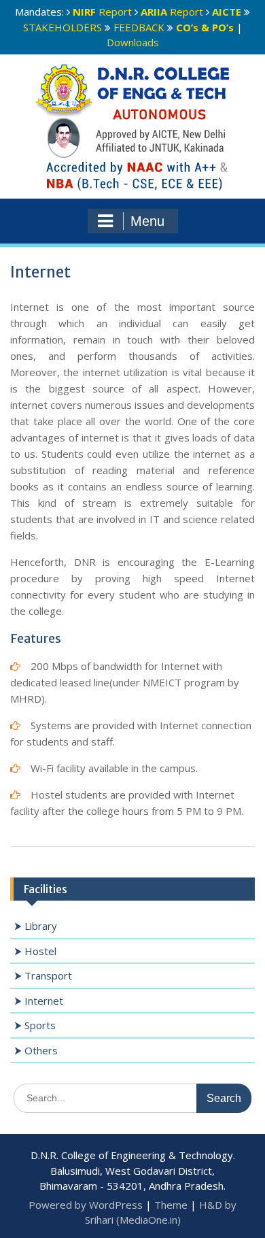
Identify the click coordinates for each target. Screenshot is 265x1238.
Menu (147, 221)
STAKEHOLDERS (62, 27)
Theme (171, 1204)
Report (102, 11)
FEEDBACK (138, 27)
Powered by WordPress (86, 1204)
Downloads (133, 42)
